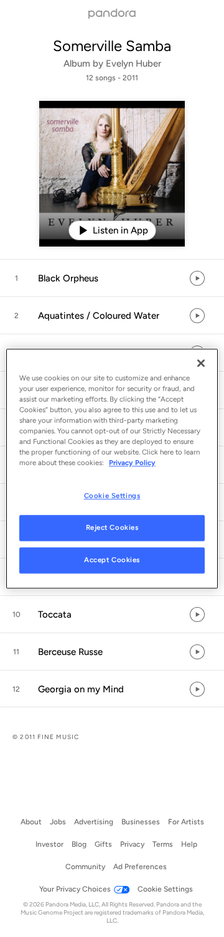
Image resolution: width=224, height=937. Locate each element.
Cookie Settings (112, 495)
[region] (112, 468)
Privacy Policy (132, 462)
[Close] (201, 363)
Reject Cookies (112, 527)
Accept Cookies (112, 559)
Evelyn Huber (133, 63)
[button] (112, 278)
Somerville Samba (112, 46)
